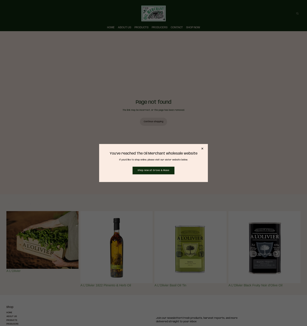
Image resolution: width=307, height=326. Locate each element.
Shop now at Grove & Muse (153, 170)
